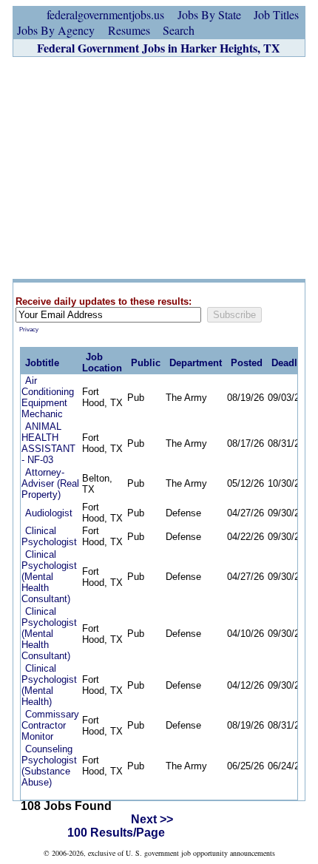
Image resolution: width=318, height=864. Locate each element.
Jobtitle (42, 362)
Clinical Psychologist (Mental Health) (49, 685)
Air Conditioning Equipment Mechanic (47, 397)
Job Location (102, 362)
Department (195, 362)
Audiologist (48, 513)
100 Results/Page (116, 832)
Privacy (28, 329)
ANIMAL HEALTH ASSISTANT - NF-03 (48, 443)
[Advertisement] (159, 167)
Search (178, 30)
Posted (247, 362)
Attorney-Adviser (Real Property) (50, 483)
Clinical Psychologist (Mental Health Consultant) (49, 576)
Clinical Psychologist (49, 536)
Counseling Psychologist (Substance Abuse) (49, 765)
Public (145, 362)
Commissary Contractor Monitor (50, 725)
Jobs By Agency (56, 30)
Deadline (291, 362)
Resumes (129, 30)
